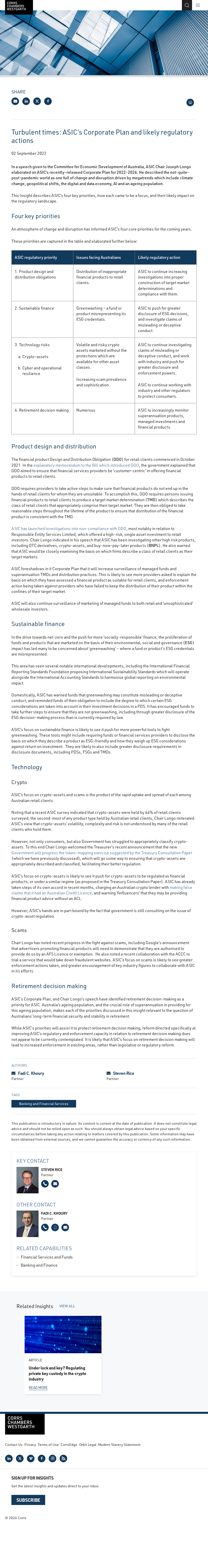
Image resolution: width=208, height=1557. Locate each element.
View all (67, 1305)
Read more (38, 1387)
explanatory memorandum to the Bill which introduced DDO (86, 465)
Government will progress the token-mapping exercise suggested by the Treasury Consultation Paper (101, 852)
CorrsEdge (69, 1444)
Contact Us (14, 1444)
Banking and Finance (39, 1265)
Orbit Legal (87, 1444)
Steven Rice (123, 1073)
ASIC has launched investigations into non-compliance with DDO (68, 528)
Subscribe (28, 1500)
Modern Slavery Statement (119, 1444)
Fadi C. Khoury (31, 1073)
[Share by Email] (15, 101)
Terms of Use (48, 1444)
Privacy (30, 1444)
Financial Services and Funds (47, 1257)
